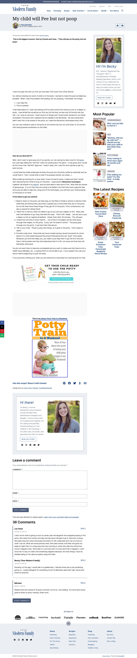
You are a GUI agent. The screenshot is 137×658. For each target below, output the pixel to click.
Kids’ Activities (78, 11)
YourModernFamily (45, 388)
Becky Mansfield (26, 25)
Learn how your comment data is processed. (61, 517)
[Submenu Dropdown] (84, 10)
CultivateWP (121, 656)
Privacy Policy (106, 656)
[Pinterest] (22, 445)
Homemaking (92, 641)
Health (103, 11)
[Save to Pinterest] (2, 331)
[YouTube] (34, 445)
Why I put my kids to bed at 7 (115, 124)
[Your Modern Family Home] (25, 8)
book (82, 160)
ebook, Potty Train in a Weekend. (54, 319)
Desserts (72, 644)
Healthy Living (93, 648)
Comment (18, 469)
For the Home (93, 11)
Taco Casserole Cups (116, 244)
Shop (49, 11)
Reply (83, 528)
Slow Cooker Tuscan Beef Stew (100, 214)
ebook (35, 185)
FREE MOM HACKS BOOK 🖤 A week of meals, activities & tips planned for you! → (68, 1)
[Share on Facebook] (2, 323)
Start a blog (118, 6)
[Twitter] (39, 445)
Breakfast (72, 635)
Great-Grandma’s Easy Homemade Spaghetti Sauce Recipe (101, 248)
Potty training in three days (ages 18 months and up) (114, 161)
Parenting (57, 11)
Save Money (114, 11)
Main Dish (72, 641)
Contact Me (111, 638)
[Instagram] (26, 445)
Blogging (91, 644)
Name (16, 493)
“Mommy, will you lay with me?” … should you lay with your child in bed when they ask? (115, 143)
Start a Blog (111, 641)
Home (52, 631)
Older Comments (21, 600)
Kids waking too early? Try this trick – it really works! (114, 178)
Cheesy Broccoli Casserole (116, 215)
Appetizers (73, 638)
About (109, 631)
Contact (102, 6)
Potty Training (33, 388)
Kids (25, 388)
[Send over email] (2, 335)
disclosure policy (44, 35)
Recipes (67, 11)
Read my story (104, 98)
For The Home (55, 641)
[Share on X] (2, 327)
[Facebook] (30, 445)
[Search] (122, 11)
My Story (93, 6)
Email (16, 501)
